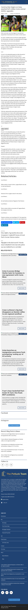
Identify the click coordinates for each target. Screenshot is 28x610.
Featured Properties (6, 532)
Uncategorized (17, 13)
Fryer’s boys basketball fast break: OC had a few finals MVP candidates (13, 393)
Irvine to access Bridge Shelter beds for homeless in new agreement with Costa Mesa (13, 274)
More (2, 552)
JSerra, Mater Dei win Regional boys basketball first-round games (12, 455)
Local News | (4, 180)
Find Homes (3, 516)
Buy (2, 519)
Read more (22, 288)
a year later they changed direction (11, 168)
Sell (1, 536)
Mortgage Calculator (6, 529)
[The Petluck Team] (8, 2)
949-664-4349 (6, 505)
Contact (2, 545)
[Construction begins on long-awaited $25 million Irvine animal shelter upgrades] (14, 23)
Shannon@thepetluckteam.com (9, 509)
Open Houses (3, 539)
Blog (3, 559)
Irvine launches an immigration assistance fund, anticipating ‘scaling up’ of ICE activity (13, 353)
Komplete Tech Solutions (21, 606)
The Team (3, 549)
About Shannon (5, 555)
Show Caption (5, 128)
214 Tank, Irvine (5, 542)
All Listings (4, 522)
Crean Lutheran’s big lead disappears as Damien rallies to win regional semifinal (13, 312)
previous (13, 234)
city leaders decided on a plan (12, 157)
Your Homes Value (5, 526)
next (13, 244)
